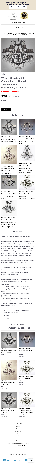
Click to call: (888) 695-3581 (18, 22)
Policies (18, 433)
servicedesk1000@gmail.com (18, 445)
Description (17, 232)
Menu (2, 27)
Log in (31, 27)
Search (18, 426)
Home (3, 33)
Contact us (18, 431)
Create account (33, 27)
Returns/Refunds (18, 435)
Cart (18, 27)
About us (18, 428)
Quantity (4, 100)
